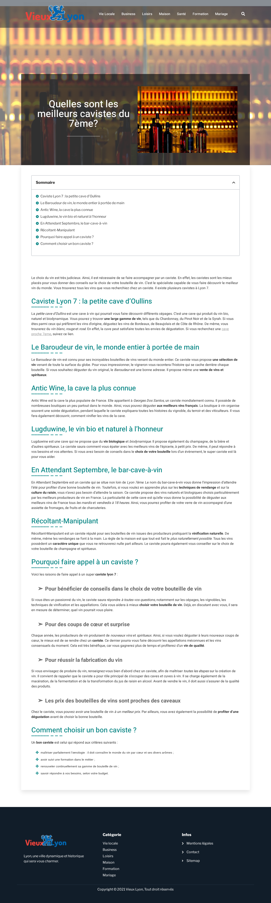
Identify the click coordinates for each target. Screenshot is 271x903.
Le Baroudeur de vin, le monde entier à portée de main (82, 203)
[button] (243, 14)
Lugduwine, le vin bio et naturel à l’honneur (73, 217)
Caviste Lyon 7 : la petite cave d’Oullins (70, 196)
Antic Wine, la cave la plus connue (67, 210)
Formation (200, 14)
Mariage (221, 14)
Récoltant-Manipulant (57, 230)
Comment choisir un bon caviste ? (67, 244)
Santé (181, 14)
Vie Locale (107, 14)
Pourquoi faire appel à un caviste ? (67, 237)
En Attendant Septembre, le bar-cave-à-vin (74, 223)
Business (128, 14)
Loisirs (147, 14)
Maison (164, 14)
